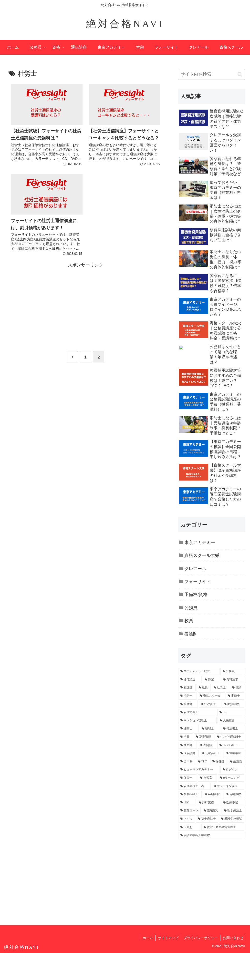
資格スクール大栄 (201, 555)
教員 (188, 620)
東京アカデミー (199, 542)
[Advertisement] (85, 303)
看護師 (191, 633)
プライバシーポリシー (201, 938)
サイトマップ (168, 938)
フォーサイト (197, 581)
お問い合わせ (233, 938)
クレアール (195, 568)
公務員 (191, 607)
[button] (240, 74)
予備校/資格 (196, 594)
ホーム (148, 938)
